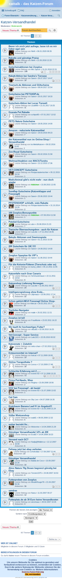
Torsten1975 (36, 473)
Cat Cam (13, 397)
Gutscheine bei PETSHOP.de (24, 94)
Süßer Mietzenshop (19, 415)
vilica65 (34, 329)
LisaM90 (34, 105)
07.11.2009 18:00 (45, 355)
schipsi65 (35, 115)
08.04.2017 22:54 (45, 87)
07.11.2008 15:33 (48, 373)
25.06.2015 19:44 (45, 196)
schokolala (34, 452)
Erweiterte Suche (54, 30)
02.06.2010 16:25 (46, 329)
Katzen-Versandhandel (18, 22)
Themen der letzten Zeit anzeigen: (23, 510)
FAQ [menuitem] (22, 10)
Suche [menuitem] (59, 16)
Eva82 (34, 434)
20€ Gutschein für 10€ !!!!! (22, 246)
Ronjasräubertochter (39, 172)
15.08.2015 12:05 (48, 185)
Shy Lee (34, 400)
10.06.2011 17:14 (48, 294)
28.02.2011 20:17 (45, 303)
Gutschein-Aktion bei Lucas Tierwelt (28, 103)
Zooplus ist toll (17, 318)
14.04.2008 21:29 (49, 427)
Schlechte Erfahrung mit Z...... (25, 371)
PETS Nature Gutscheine (22, 121)
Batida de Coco (37, 461)
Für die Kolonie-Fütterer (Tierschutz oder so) (32, 264)
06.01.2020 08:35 (44, 51)
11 (50, 72)
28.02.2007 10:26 (49, 502)
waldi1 (33, 418)
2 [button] (36, 36)
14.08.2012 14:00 (45, 249)
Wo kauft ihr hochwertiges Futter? (27, 327)
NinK (33, 51)
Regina (34, 383)
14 (59, 72)
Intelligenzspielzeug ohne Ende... (26, 292)
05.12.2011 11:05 (50, 267)
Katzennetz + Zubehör (20, 344)
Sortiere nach (21, 514)
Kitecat (33, 303)
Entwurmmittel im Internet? (23, 353)
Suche (49, 30)
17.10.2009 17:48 (45, 364)
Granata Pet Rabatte (19, 112)
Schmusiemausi (37, 276)
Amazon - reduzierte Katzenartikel (27, 130)
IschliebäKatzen (37, 144)
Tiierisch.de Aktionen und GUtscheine (29, 85)
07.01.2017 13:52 (48, 115)
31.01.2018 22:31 (49, 69)
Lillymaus (35, 294)
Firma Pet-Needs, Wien (21, 380)
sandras (13, 490)
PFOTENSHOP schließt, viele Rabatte (28, 203)
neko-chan (35, 346)
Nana (33, 493)
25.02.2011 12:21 (45, 313)
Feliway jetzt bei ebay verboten (25, 449)
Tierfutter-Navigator (19, 310)
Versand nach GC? (18, 439)
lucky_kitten (36, 267)
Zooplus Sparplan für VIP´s (23, 255)
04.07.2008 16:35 (47, 400)
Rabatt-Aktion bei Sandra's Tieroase (28, 76)
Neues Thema (9, 30)
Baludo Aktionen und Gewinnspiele (27, 237)
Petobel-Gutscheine (19, 222)
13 (56, 72)
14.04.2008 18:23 (46, 434)
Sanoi (33, 78)
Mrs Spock (35, 69)
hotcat (33, 355)
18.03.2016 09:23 (45, 133)
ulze (33, 224)
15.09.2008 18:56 (46, 383)
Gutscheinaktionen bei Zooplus (25, 67)
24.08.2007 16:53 (51, 473)
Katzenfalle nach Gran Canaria (25, 273)
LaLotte (34, 232)
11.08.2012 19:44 (45, 258)
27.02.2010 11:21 (49, 346)
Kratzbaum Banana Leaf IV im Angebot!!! (30, 406)
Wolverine (35, 427)
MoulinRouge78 (37, 482)
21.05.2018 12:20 (44, 60)
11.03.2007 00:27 (45, 493)
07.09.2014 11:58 (48, 215)
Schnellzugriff (10, 10)
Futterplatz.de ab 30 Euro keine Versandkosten (33, 499)
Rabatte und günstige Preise (24, 58)
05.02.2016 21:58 (45, 154)
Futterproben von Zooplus (23, 479)
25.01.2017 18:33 (45, 96)
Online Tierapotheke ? (20, 362)
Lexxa (33, 364)
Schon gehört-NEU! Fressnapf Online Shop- (32, 301)
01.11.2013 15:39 (45, 240)
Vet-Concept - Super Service (23, 335)
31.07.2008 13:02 (48, 390)
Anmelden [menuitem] (56, 10)
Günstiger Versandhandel (22, 458)
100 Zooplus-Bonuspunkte (23, 212)
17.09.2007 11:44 (48, 452)
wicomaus (35, 502)
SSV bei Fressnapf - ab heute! (24, 388)
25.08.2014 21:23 (44, 224)
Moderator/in (16, 26)
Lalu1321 (35, 337)
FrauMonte (35, 320)
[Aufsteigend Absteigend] (31, 517)
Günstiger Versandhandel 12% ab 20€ (28, 432)
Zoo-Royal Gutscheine (20, 152)
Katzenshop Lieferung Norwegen (26, 283)
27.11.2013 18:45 (46, 232)
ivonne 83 (35, 373)
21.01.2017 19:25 (47, 105)
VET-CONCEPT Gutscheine (23, 170)
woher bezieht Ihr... (19, 424)
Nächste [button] (39, 36)
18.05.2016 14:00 (45, 124)
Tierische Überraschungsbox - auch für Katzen (33, 229)
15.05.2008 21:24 (48, 409)
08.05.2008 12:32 (45, 418)
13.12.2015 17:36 (45, 163)
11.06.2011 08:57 (46, 286)
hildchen (35, 185)
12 (53, 72)
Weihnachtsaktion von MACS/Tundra (28, 161)
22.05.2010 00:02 (48, 337)
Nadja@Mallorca (38, 442)
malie (33, 313)
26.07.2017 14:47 (45, 78)
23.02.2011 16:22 (49, 320)
